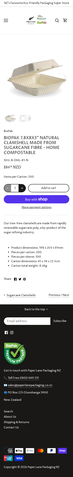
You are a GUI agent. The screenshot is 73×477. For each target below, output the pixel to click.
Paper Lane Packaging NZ (44, 467)
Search (8, 412)
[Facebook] (6, 332)
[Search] (57, 20)
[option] (36, 77)
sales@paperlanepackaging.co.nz (30, 385)
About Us (10, 417)
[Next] (64, 77)
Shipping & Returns (16, 422)
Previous (54, 295)
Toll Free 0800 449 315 (23, 378)
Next (66, 295)
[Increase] (22, 188)
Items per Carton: (16, 177)
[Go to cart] (65, 20)
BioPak (8, 131)
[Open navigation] (6, 20)
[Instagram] (11, 332)
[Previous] (8, 77)
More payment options (36, 207)
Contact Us (11, 427)
